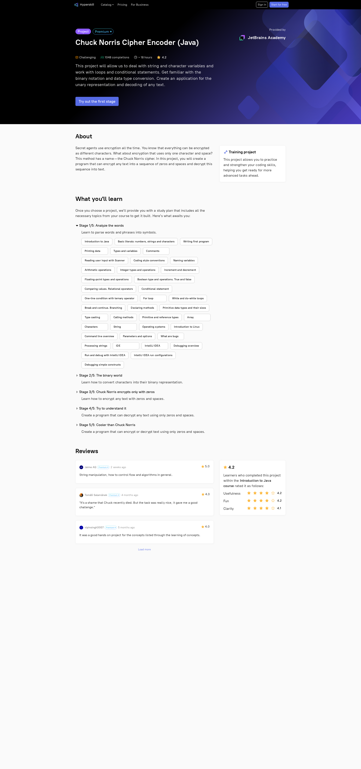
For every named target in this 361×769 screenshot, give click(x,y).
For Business (140, 4)
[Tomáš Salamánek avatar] (81, 495)
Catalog (106, 4)
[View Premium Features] (103, 31)
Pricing (122, 4)
